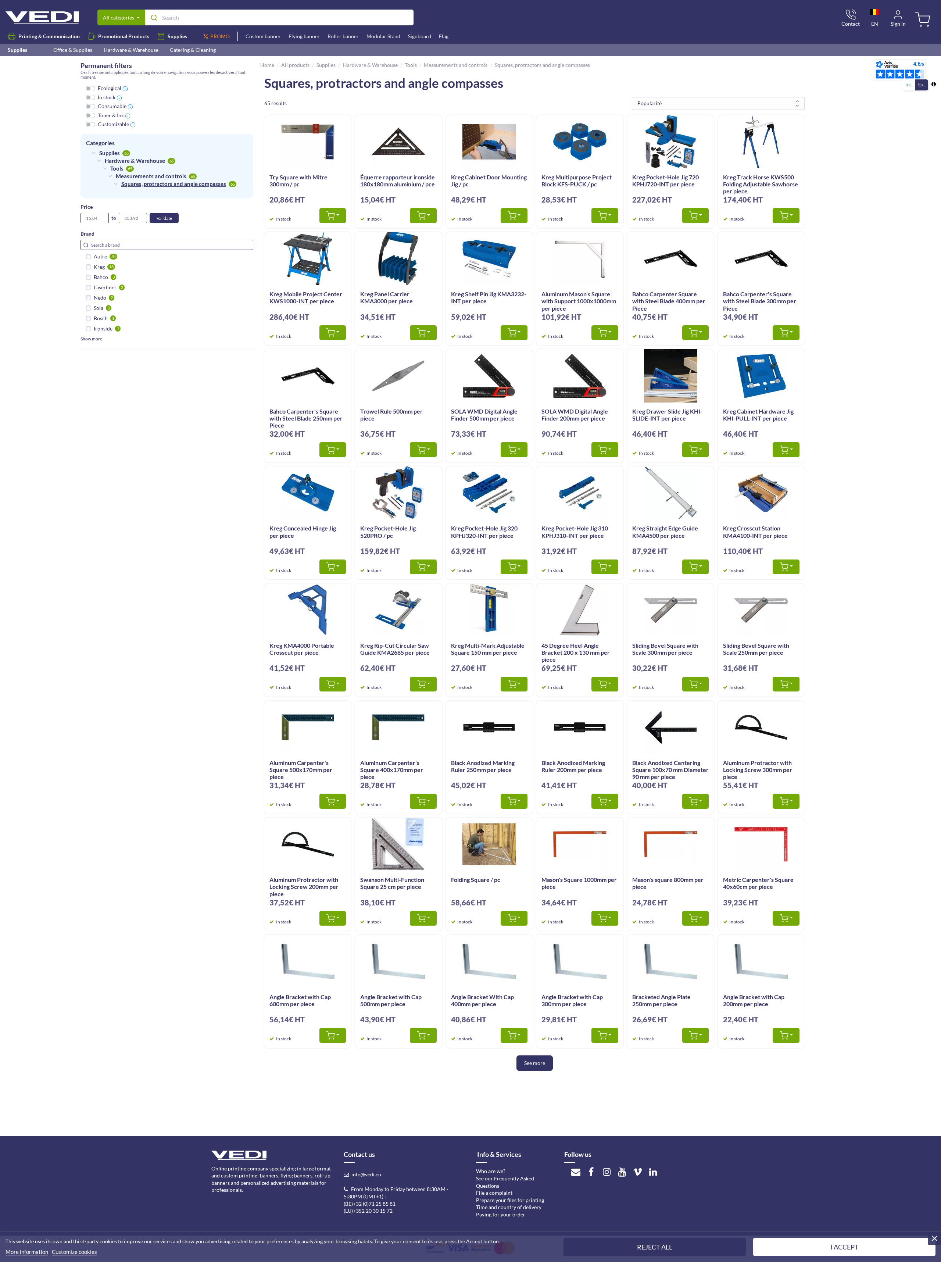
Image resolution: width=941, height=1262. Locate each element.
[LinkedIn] (653, 1171)
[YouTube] (622, 1171)
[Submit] (153, 18)
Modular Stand (383, 36)
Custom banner (263, 36)
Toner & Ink (111, 115)
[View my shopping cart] (924, 21)
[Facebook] (591, 1171)
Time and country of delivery (508, 1207)
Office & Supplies (72, 50)
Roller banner (343, 36)
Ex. (921, 84)
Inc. (909, 84)
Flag (443, 36)
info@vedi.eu (366, 1174)
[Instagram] (606, 1171)
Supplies (177, 36)
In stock (106, 97)
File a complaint (494, 1193)
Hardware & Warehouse (131, 50)
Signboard (419, 36)
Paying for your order (500, 1214)
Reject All (654, 1247)
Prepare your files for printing (510, 1200)
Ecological (109, 88)
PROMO (220, 36)
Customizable (113, 124)
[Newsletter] (576, 1171)
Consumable (112, 106)
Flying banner (304, 36)
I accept (844, 1247)
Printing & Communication (49, 36)
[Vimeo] (638, 1171)
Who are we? (490, 1171)
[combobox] (279, 17)
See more (534, 1063)
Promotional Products (123, 36)
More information (27, 1251)
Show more (91, 339)
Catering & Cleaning (193, 50)
